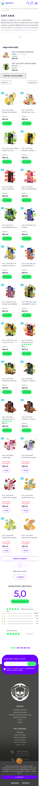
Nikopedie (20, 732)
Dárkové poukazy (20, 740)
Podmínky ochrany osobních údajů (20, 715)
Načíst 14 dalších (20, 558)
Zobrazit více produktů (13, 76)
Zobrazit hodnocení (19, 601)
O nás (20, 720)
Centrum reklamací (20, 742)
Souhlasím (20, 777)
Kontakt (20, 722)
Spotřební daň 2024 (20, 710)
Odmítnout (25, 783)
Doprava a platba (20, 735)
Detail (6, 470)
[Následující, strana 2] (20, 565)
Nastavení (15, 783)
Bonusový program (20, 737)
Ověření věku (20, 745)
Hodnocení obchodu (20, 717)
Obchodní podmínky (20, 712)
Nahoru (21, 577)
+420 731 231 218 (22, 753)
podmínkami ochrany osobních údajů (20, 669)
